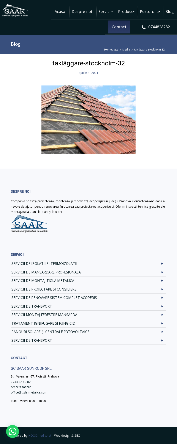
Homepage (111, 49)
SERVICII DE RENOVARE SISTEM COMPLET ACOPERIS (54, 297)
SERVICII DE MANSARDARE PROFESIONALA (46, 272)
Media (126, 49)
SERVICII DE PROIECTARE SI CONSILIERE (43, 289)
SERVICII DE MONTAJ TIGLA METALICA (42, 280)
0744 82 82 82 (21, 382)
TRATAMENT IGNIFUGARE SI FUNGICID (43, 323)
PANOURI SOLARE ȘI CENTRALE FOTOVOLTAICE (50, 331)
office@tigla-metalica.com (29, 392)
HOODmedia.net (39, 435)
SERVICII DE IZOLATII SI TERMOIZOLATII (44, 263)
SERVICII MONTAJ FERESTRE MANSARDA (44, 314)
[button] (12, 431)
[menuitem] (59, 11)
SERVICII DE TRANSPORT (31, 306)
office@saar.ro (21, 387)
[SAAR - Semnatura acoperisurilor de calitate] (15, 10)
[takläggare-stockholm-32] (88, 119)
